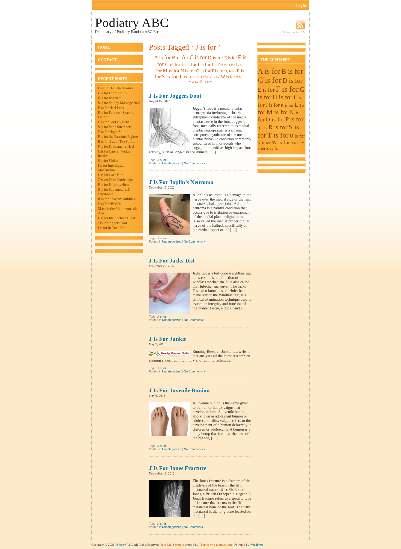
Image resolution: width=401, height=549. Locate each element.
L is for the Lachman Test (116, 218)
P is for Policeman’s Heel (116, 146)
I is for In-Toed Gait (112, 228)
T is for (186, 76)
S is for (170, 76)
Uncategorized (171, 163)
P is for (218, 70)
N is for (188, 70)
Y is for (194, 82)
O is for (203, 70)
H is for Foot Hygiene (114, 122)
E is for (230, 57)
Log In (301, 6)
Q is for (231, 71)
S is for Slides (108, 161)
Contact (107, 60)
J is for (217, 64)
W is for (228, 76)
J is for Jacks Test (171, 260)
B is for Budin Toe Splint (116, 141)
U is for (201, 77)
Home (104, 47)
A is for (162, 57)
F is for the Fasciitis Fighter (118, 137)
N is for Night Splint (113, 132)
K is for (229, 65)
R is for (278, 127)
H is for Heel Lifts (111, 108)
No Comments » (194, 163)
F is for (287, 89)
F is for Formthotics (112, 93)
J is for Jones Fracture (177, 468)
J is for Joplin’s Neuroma (181, 182)
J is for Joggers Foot (112, 223)
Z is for (206, 82)
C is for (198, 57)
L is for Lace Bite (110, 175)
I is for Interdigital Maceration (111, 167)
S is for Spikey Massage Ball (119, 103)
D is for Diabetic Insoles (115, 88)
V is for (214, 77)
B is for (180, 57)
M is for (171, 70)
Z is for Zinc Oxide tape (115, 180)
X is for (241, 77)
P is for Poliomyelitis (113, 185)
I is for (204, 64)
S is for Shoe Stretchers (114, 127)
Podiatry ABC (132, 22)
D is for (215, 57)
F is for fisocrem (109, 98)
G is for (172, 64)
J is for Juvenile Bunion (179, 390)
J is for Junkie (167, 339)
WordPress (256, 544)
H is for (189, 64)
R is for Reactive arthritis (116, 199)
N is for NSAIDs (109, 204)
